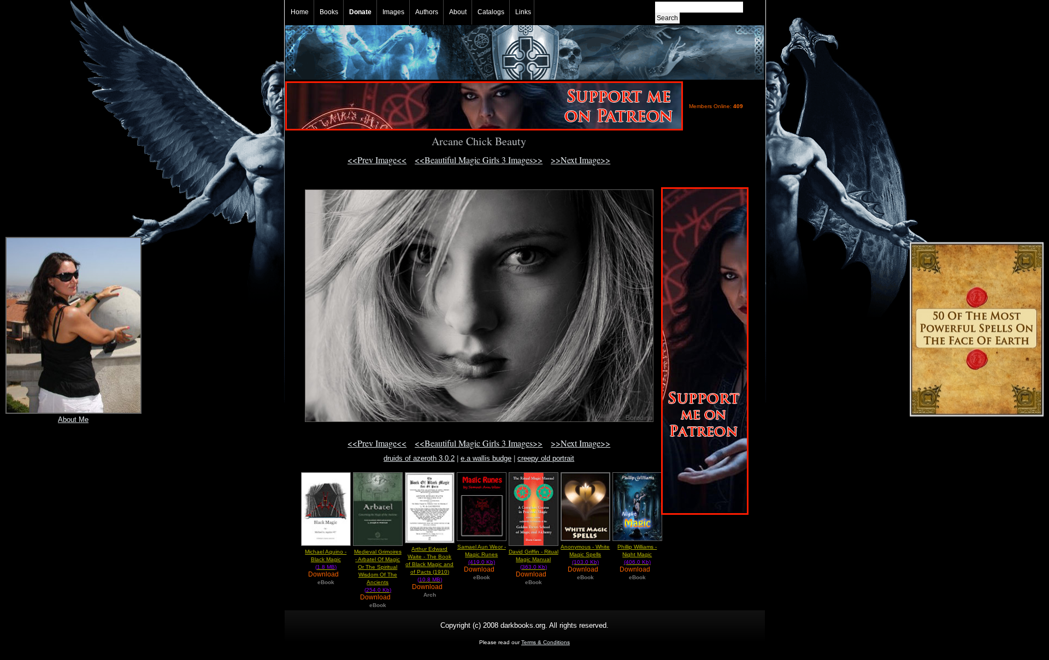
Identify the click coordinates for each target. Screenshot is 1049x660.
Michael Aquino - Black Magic (325, 559)
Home (300, 12)
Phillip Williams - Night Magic (637, 554)
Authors (426, 12)
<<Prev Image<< (376, 159)
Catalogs (491, 12)
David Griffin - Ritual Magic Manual (533, 559)
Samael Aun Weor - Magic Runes (481, 554)
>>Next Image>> (580, 159)
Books (329, 12)
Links (523, 12)
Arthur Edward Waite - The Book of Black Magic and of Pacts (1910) (429, 564)
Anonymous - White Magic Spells (585, 554)
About (458, 12)
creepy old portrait (545, 458)
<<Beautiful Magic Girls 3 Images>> (479, 159)
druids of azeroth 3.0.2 (419, 458)
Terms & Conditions (545, 642)
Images (393, 12)
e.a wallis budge (486, 458)
